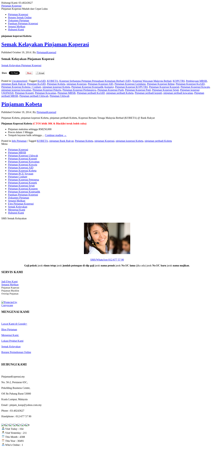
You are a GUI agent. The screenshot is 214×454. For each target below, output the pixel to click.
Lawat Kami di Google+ (14, 323)
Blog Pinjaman (9, 329)
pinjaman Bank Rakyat (13, 84)
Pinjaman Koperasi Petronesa (23, 179)
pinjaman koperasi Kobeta (56, 87)
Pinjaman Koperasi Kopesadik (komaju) (92, 87)
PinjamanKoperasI (46, 52)
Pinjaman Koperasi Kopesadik (24, 191)
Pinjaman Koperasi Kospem (23, 188)
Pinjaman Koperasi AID (100, 84)
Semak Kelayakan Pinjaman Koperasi (45, 44)
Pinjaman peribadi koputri (148, 93)
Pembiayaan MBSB (196, 81)
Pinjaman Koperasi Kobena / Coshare (21, 87)
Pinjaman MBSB (67, 93)
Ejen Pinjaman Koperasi (21, 203)
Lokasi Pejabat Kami (12, 340)
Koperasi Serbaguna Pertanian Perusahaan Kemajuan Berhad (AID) (95, 81)
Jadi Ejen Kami (9, 281)
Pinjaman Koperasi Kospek (22, 182)
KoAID (41, 81)
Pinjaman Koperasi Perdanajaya (79, 90)
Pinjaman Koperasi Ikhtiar (160, 84)
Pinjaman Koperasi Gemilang (130, 84)
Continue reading (56, 135)
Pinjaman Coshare (17, 176)
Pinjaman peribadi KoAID (91, 93)
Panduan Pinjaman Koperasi (23, 23)
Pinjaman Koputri (24, 93)
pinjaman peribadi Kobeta (119, 93)
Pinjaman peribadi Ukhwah (33, 96)
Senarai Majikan (16, 26)
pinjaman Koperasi (76, 84)
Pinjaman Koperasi (11, 5)
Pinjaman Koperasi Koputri (22, 158)
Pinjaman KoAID (36, 84)
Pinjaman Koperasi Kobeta (22, 170)
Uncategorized (19, 81)
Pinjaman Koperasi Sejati (165, 90)
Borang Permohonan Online (16, 352)
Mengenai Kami (16, 209)
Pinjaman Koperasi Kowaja (195, 87)
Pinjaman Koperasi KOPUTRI (131, 87)
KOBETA (52, 81)
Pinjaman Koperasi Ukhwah (23, 155)
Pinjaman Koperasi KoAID (190, 84)
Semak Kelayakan (17, 206)
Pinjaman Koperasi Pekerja (47, 90)
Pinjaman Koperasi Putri (138, 90)
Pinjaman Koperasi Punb (110, 90)
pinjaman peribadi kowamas (178, 93)
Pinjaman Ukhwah (59, 96)
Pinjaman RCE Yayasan (20, 173)
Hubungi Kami (16, 29)
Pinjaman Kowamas (45, 93)
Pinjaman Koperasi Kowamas (23, 161)
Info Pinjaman (19, 140)
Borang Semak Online (20, 17)
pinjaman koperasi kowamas (16, 90)
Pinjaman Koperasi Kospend (164, 87)
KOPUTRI (179, 81)
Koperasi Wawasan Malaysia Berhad (151, 81)
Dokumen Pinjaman (18, 20)
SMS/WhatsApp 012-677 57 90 (107, 259)
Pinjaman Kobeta (56, 84)
